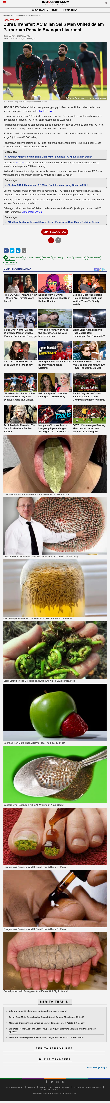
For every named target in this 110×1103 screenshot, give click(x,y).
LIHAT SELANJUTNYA (54, 232)
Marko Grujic (46, 111)
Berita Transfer (94, 258)
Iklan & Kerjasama (49, 1089)
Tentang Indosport (14, 1087)
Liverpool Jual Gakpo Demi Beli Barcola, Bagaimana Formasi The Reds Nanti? (47, 1037)
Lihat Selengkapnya (97, 1067)
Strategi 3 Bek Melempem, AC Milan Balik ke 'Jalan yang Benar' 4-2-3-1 (47, 185)
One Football (10, 262)
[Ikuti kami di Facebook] (46, 1082)
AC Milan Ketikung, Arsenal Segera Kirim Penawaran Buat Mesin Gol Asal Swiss (53, 222)
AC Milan (20, 162)
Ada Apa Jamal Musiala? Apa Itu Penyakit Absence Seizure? (38, 1011)
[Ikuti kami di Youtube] (63, 1082)
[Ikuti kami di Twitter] (52, 1082)
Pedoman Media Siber (59, 1087)
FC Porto (68, 258)
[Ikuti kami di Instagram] (57, 1082)
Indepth (55, 9)
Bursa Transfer (40, 9)
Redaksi (31, 1087)
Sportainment (70, 9)
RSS (63, 1089)
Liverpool (47, 258)
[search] (106, 3)
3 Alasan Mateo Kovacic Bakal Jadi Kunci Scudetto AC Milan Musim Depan (49, 156)
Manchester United (32, 212)
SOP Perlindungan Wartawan (87, 1087)
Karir (42, 1087)
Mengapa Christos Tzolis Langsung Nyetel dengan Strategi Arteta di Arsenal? (47, 1023)
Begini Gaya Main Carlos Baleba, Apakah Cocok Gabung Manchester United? (46, 1017)
